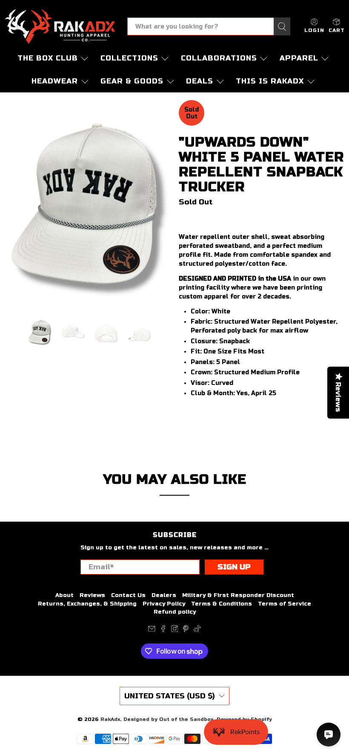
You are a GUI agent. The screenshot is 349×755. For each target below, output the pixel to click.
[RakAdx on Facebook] (163, 630)
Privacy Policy (164, 603)
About (64, 595)
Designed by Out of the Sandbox (168, 719)
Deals (199, 81)
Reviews (92, 595)
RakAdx (110, 719)
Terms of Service (284, 603)
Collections (129, 58)
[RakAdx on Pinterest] (185, 630)
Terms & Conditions (221, 603)
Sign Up (234, 567)
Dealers (164, 595)
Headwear (54, 81)
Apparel (299, 58)
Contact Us (128, 595)
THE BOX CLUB (47, 58)
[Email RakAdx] (151, 630)
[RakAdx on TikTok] (197, 630)
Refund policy (175, 612)
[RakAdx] (60, 26)
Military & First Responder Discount (238, 595)
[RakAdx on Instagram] (174, 630)
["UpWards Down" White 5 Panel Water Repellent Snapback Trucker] (87, 204)
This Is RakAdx (270, 81)
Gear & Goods (131, 81)
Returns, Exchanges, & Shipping (87, 603)
